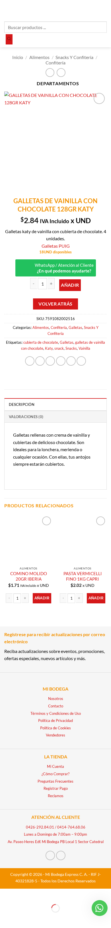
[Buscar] (9, 39)
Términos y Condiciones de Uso (55, 713)
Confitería (55, 62)
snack (59, 348)
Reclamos (55, 795)
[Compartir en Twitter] (50, 361)
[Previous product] (61, 72)
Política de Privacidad (55, 720)
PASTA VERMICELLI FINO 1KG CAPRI (82, 576)
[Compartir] (38, 894)
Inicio (17, 57)
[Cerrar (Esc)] (54, 894)
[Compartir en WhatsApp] (29, 361)
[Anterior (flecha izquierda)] (5, 918)
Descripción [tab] (21, 404)
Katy (49, 348)
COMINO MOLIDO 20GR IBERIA (28, 576)
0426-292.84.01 (40, 827)
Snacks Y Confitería (74, 57)
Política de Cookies (55, 728)
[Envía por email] (60, 361)
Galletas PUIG (56, 246)
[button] (7, 10)
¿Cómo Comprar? (55, 774)
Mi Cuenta (55, 766)
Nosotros (55, 698)
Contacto (55, 706)
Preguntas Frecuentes (55, 781)
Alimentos (39, 57)
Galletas (75, 327)
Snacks (71, 348)
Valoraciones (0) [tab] (26, 416)
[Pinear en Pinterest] (71, 361)
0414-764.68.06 (71, 827)
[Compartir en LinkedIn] (81, 361)
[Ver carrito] (104, 10)
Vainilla (84, 348)
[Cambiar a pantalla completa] (22, 894)
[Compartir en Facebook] (40, 361)
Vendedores (55, 735)
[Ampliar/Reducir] (5, 894)
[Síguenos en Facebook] (50, 855)
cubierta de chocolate (40, 342)
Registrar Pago (56, 788)
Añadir (70, 285)
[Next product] (50, 72)
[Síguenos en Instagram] (60, 855)
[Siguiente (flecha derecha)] (22, 918)
